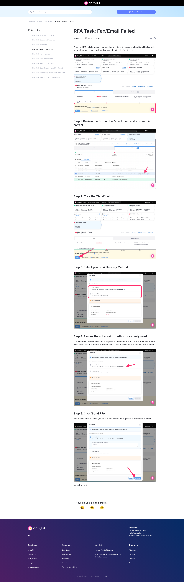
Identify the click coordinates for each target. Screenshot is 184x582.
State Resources (68, 563)
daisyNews (66, 550)
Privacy (105, 576)
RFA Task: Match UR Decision (43, 63)
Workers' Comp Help (69, 567)
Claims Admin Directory (104, 550)
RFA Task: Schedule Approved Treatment (47, 68)
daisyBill (31, 550)
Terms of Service (94, 576)
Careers (132, 554)
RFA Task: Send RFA (39, 45)
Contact (132, 559)
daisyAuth (32, 554)
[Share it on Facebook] (154, 38)
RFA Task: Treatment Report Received (46, 77)
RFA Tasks (48, 21)
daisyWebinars (67, 554)
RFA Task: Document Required (43, 40)
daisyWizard (32, 559)
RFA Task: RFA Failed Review (43, 35)
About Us (132, 550)
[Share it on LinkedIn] (151, 38)
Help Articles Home (35, 21)
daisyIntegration (34, 567)
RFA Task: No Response (41, 54)
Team (131, 563)
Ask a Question (138, 12)
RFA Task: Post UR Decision (42, 59)
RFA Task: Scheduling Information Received (48, 73)
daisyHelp (65, 559)
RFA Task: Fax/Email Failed (42, 49)
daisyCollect (32, 563)
